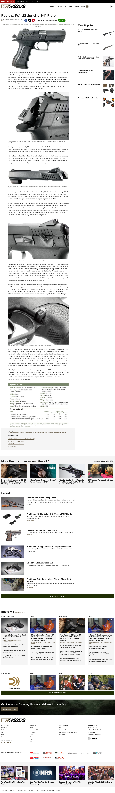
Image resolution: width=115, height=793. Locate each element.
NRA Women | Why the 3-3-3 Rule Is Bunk (100, 481)
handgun (47, 433)
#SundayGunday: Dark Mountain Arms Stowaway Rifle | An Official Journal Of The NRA (71, 482)
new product (78, 642)
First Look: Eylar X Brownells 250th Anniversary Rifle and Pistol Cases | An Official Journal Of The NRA (70, 660)
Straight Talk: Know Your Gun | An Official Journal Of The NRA (14, 637)
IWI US (26, 433)
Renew (22, 1)
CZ (11, 75)
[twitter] (29, 19)
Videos (90, 616)
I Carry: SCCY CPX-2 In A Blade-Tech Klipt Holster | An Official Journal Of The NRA (42, 658)
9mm (15, 433)
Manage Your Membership (94, 734)
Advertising (4, 727)
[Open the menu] (87, 6)
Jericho (12, 433)
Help (2, 734)
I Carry (32, 616)
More (12, 494)
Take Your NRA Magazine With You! (13, 783)
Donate (27, 1)
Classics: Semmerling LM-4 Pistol (42, 530)
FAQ (2, 732)
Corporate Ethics (22, 790)
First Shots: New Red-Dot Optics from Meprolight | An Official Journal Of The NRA (99, 654)
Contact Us (4, 730)
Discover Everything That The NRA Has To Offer (70, 783)
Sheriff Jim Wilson (35, 567)
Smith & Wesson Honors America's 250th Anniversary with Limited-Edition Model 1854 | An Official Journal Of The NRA (71, 653)
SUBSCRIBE (10, 709)
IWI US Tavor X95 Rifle (16, 444)
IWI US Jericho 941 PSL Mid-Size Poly (21, 438)
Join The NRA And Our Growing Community (42, 783)
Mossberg (11, 158)
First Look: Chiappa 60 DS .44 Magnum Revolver (49, 546)
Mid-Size (37, 433)
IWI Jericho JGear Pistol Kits (18, 441)
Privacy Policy (4, 790)
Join (18, 1)
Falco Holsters (47, 642)
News (52, 7)
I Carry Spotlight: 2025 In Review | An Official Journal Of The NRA (41, 647)
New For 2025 (61, 7)
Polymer (41, 433)
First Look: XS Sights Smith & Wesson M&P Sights (49, 514)
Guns (71, 7)
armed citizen (14, 640)
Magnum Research (60, 158)
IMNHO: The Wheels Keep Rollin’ (41, 497)
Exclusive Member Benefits (95, 730)
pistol (73, 642)
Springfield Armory (36, 642)
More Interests (19, 612)
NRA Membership (92, 727)
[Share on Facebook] (26, 19)
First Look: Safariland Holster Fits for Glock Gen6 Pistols (49, 580)
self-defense (20, 433)
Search (3, 737)
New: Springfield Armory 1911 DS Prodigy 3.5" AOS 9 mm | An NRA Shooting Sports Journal (13, 482)
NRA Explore (62, 734)
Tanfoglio (45, 77)
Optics (32, 520)
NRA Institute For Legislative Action (68, 732)
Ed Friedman (65, 433)
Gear (77, 7)
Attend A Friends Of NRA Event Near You (100, 783)
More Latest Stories (64, 596)
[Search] (112, 6)
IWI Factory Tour (14, 446)
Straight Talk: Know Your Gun (40, 562)
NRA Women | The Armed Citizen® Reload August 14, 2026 (43, 481)
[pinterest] (33, 19)
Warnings (31, 790)
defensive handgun (55, 433)
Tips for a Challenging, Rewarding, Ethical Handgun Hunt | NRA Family (14, 645)
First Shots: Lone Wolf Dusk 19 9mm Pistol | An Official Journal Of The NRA (100, 660)
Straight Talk (6, 640)
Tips (31, 507)
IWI (45, 72)
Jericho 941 (31, 433)
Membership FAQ (92, 732)
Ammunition (5, 673)
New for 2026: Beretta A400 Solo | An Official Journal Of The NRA (70, 646)
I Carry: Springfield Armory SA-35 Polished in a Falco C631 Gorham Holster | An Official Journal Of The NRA (43, 638)
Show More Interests (66, 693)
